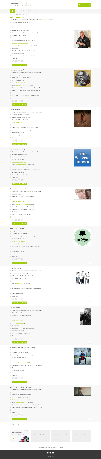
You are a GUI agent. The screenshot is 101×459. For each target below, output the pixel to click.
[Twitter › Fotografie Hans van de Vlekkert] (13, 220)
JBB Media (49, 456)
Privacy (53, 456)
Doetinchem (20, 273)
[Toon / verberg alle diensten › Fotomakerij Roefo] (33, 288)
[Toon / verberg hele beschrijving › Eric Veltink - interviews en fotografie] (33, 405)
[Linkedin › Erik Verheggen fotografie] (19, 180)
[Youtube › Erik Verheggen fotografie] (22, 180)
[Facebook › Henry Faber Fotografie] (16, 259)
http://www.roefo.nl (19, 283)
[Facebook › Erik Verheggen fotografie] (16, 180)
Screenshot (34, 45)
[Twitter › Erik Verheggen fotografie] (13, 180)
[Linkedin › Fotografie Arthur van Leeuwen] (19, 61)
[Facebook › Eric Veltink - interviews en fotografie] (16, 415)
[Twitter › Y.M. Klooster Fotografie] (13, 101)
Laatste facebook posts (25, 55)
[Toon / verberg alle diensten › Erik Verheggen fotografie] (33, 169)
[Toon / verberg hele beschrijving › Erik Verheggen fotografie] (33, 167)
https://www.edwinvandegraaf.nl (22, 362)
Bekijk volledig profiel (19, 64)
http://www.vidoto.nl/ (20, 323)
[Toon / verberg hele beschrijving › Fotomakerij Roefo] (33, 286)
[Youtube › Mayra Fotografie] (22, 140)
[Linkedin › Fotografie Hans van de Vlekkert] (19, 220)
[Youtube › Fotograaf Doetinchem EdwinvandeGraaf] (22, 378)
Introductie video (35, 55)
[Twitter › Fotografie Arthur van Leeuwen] (13, 61)
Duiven (19, 35)
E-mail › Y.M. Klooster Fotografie (18, 82)
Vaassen (19, 193)
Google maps (24, 35)
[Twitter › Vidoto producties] (13, 339)
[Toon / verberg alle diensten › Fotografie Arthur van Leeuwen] (33, 51)
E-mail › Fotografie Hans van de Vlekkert (20, 201)
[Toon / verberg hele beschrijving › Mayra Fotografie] (33, 127)
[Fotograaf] (12, 11)
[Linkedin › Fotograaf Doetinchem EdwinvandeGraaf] (19, 378)
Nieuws (18, 11)
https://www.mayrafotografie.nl (22, 124)
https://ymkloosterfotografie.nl (22, 85)
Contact (32, 11)
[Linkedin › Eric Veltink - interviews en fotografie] (19, 415)
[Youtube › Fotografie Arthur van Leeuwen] (22, 61)
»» (23, 26)
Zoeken (25, 11)
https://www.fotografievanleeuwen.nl (23, 45)
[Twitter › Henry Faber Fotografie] (13, 259)
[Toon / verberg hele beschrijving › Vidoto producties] (33, 325)
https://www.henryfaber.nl (21, 243)
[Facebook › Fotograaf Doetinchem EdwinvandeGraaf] (16, 378)
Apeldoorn (20, 233)
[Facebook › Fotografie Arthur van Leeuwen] (16, 61)
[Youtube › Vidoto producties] (22, 339)
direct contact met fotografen (15, 21)
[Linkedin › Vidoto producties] (19, 339)
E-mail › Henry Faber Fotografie (18, 241)
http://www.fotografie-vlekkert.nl (22, 204)
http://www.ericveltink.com (21, 402)
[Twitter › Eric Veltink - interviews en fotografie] (13, 415)
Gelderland (14, 35)
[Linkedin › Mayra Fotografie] (19, 140)
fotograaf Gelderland (45, 19)
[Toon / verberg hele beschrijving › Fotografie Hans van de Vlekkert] (33, 206)
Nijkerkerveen (20, 114)
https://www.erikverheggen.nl (21, 164)
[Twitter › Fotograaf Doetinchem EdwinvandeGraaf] (13, 378)
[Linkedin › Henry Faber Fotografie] (19, 259)
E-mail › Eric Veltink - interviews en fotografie (21, 399)
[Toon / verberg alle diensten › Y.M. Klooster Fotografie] (33, 90)
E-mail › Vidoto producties (17, 320)
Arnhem (19, 154)
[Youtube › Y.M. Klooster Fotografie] (22, 101)
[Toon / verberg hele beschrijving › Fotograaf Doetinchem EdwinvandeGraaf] (33, 365)
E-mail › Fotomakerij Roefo (17, 280)
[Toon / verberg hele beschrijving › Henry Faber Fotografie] (33, 246)
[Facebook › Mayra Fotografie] (16, 140)
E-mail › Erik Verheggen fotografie (19, 162)
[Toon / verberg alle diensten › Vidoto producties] (33, 328)
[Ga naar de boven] (90, 65)
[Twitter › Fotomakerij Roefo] (13, 299)
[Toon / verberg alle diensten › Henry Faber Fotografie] (33, 249)
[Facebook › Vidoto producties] (16, 339)
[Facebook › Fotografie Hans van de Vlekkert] (16, 220)
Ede (18, 75)
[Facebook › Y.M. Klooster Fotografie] (16, 101)
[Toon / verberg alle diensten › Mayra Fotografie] (33, 130)
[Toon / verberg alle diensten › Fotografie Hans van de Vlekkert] (33, 209)
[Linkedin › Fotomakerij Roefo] (19, 299)
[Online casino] (20, 436)
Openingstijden (15, 211)
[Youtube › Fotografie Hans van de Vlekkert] (22, 220)
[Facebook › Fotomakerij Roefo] (16, 299)
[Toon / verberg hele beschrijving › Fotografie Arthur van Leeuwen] (33, 48)
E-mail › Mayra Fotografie (17, 122)
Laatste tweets (15, 55)
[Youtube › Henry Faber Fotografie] (22, 259)
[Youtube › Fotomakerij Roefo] (22, 299)
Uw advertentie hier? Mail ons (40, 435)
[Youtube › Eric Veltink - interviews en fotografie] (22, 415)
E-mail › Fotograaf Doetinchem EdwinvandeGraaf (22, 360)
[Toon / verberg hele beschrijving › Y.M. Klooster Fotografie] (33, 88)
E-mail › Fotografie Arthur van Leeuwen (20, 43)
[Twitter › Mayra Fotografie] (13, 140)
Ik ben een (84, 4)
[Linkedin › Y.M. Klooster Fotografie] (19, 101)
